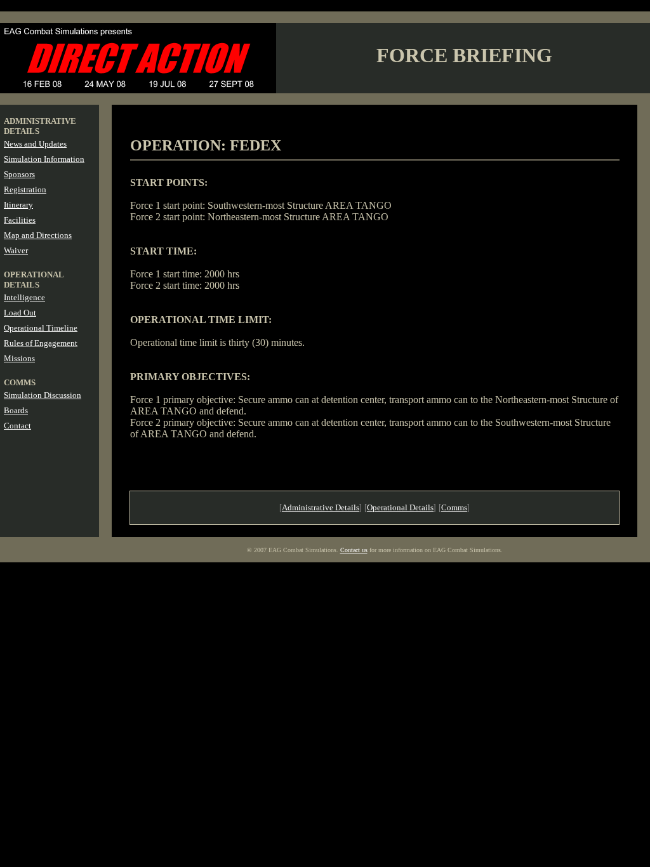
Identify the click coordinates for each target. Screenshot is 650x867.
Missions (19, 358)
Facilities (20, 220)
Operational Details (400, 507)
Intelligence (24, 297)
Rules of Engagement (40, 343)
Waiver (16, 250)
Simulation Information (44, 159)
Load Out (20, 312)
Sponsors (19, 174)
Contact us (354, 549)
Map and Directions (38, 235)
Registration (25, 189)
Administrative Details (320, 507)
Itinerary (18, 204)
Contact (17, 425)
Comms (454, 507)
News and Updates (35, 144)
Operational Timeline (40, 328)
